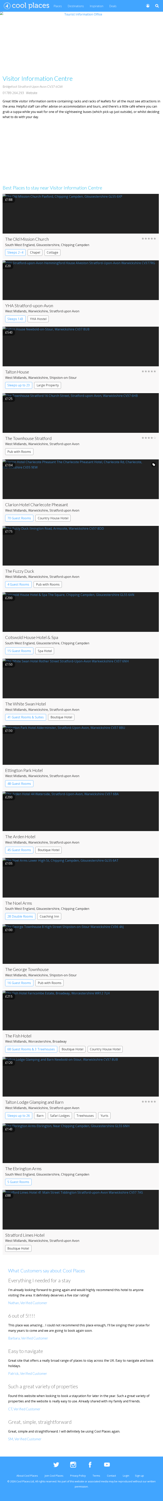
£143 (9, 1129)
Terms (96, 1475)
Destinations (76, 6)
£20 (8, 266)
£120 (9, 1062)
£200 (9, 598)
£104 (9, 465)
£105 (9, 863)
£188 (9, 199)
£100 (9, 930)
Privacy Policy (78, 1475)
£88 (8, 1195)
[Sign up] (146, 5)
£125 (9, 398)
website (79, 1481)
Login (126, 1475)
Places (58, 6)
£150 (9, 664)
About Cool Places (27, 1475)
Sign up (139, 1475)
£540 (9, 332)
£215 (9, 996)
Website (31, 93)
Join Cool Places (54, 1475)
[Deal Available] (153, 464)
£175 (9, 531)
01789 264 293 (13, 93)
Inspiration (96, 6)
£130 (9, 730)
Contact (111, 1475)
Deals (112, 6)
